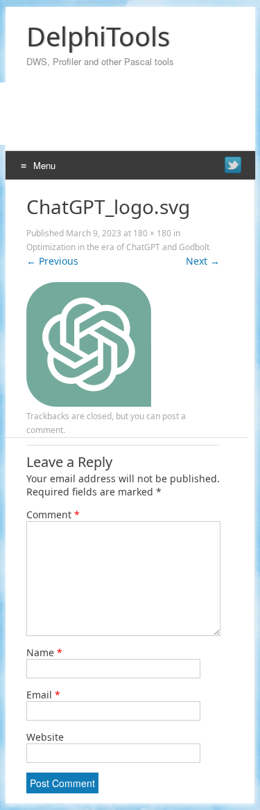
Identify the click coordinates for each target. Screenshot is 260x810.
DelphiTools (98, 36)
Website (45, 736)
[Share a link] (233, 165)
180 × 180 (152, 233)
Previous (52, 260)
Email (43, 694)
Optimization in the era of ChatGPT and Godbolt (117, 247)
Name (44, 652)
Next (203, 260)
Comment (53, 514)
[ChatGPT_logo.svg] (88, 403)
